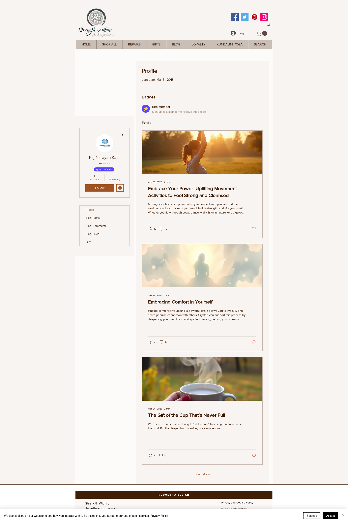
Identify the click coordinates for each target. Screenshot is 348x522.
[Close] (343, 515)
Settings (312, 516)
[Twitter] (245, 17)
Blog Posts (93, 217)
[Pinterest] (254, 17)
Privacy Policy (159, 516)
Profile (90, 209)
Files (88, 241)
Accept (330, 516)
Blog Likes (92, 233)
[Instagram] (264, 17)
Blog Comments (96, 225)
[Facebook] (235, 17)
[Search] (268, 24)
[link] (262, 33)
